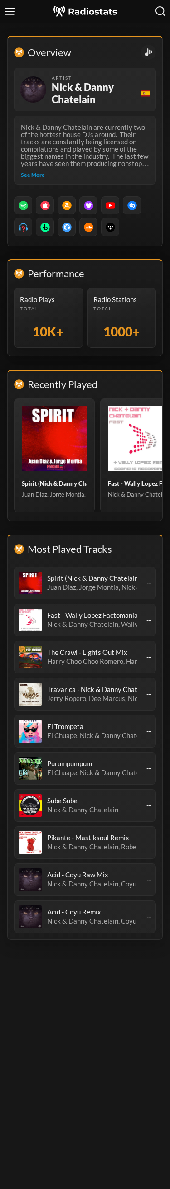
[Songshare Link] (148, 52)
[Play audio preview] (30, 583)
